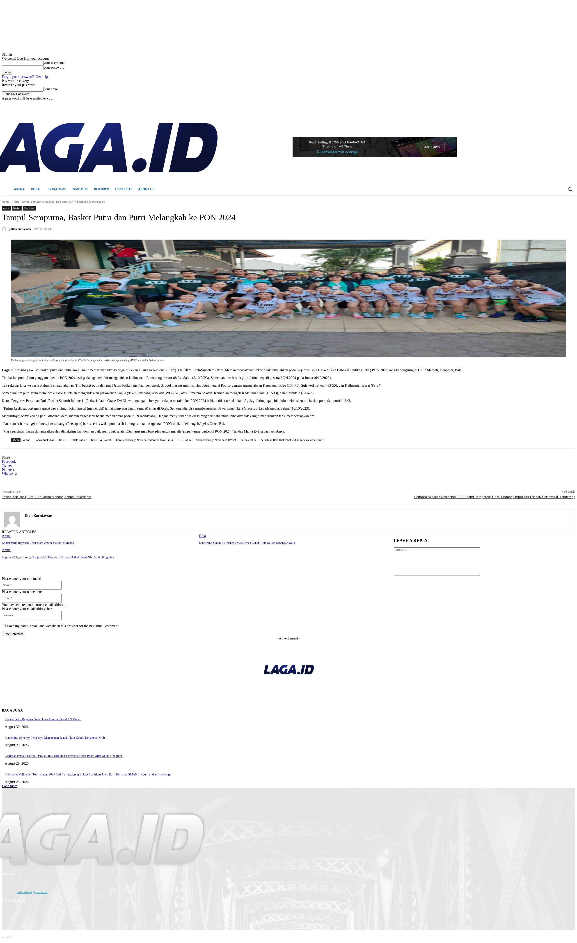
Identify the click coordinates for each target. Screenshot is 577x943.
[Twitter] (560, 103)
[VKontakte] (52, 912)
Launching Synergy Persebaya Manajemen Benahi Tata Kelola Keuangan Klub (247, 542)
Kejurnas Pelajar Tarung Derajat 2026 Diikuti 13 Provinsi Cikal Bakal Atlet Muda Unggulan (58, 557)
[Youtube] (572, 103)
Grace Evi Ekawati (101, 440)
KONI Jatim (184, 440)
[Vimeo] (566, 103)
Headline (29, 208)
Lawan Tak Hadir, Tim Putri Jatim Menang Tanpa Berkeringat (47, 497)
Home (5, 202)
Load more (9, 786)
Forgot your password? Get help (25, 77)
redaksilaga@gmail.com (32, 892)
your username (54, 63)
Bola (202, 536)
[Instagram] (553, 103)
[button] (569, 189)
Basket (17, 208)
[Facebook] (547, 103)
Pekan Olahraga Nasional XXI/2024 (215, 440)
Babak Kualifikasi (45, 440)
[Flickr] (29, 912)
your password (54, 67)
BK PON (64, 440)
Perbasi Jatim (248, 440)
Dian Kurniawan (21, 229)
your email (51, 89)
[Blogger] (6, 912)
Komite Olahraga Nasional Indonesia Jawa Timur (144, 440)
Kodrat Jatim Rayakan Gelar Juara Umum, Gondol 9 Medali (38, 542)
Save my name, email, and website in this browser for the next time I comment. (63, 626)
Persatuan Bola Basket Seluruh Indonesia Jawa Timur (292, 440)
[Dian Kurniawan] (5, 229)
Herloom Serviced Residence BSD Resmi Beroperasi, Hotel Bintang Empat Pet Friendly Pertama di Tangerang (494, 497)
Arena (15, 202)
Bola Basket (80, 440)
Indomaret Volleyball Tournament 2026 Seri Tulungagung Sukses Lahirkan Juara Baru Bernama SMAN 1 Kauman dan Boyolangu (88, 774)
